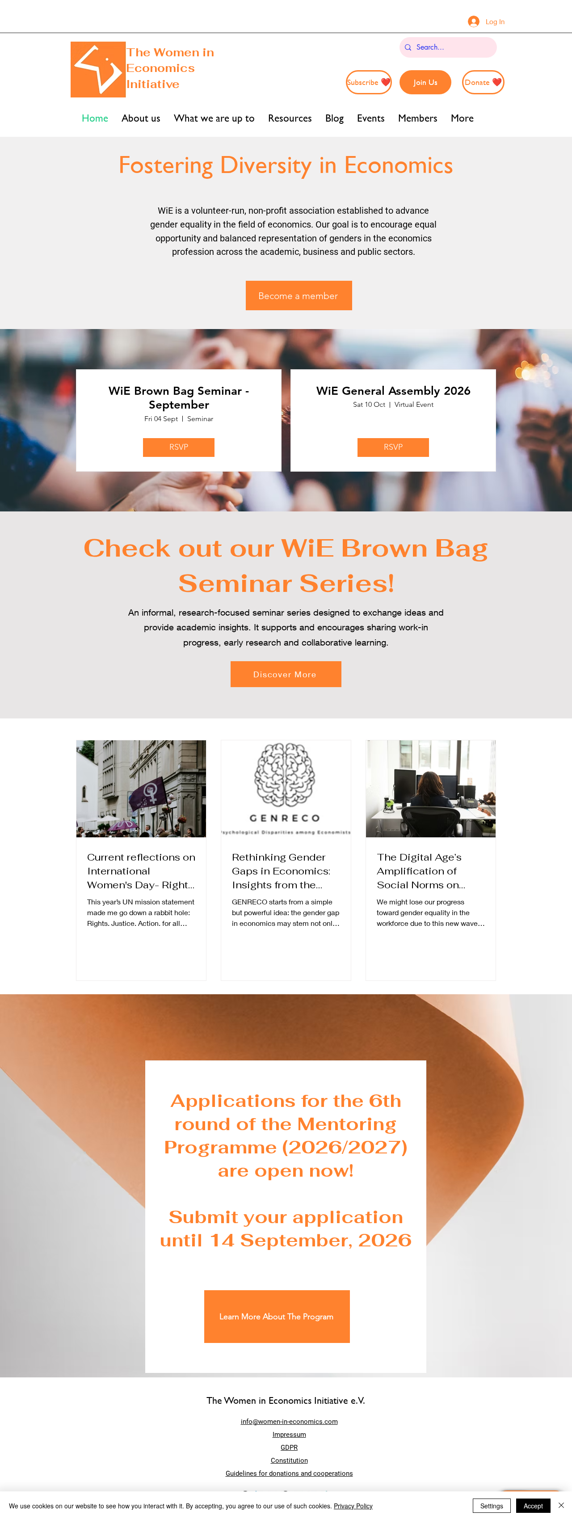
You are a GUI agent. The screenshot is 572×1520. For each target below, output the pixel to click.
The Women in (170, 52)
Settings (491, 1505)
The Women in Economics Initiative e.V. (285, 1400)
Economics (160, 68)
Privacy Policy (353, 1505)
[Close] (561, 1506)
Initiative (154, 84)
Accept (533, 1505)
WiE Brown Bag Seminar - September (179, 398)
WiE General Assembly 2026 (393, 391)
